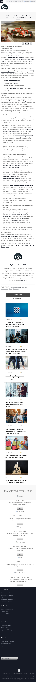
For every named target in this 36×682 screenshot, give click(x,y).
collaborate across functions (11, 178)
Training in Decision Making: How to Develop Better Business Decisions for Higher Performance (16, 351)
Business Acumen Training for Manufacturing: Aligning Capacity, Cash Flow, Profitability (16, 431)
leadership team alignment (9, 236)
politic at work (26, 150)
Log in (20, 1)
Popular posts (18, 298)
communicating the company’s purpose (21, 185)
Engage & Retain (5, 646)
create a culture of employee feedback (14, 165)
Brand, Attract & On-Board (8, 641)
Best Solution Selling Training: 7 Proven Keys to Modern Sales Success (15, 404)
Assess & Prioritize (6, 625)
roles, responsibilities (14, 220)
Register (15, 1)
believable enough (14, 131)
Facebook (19, 670)
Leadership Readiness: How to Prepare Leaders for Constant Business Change (15, 378)
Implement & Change (6, 630)
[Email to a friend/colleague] (28, 44)
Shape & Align (4, 627)
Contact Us (9, 1)
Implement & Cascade (7, 614)
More (20, 508)
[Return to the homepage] (4, 10)
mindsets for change (16, 88)
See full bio (24, 280)
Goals (22, 218)
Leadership (4, 289)
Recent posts (18, 295)
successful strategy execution (15, 57)
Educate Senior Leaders (7, 593)
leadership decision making (17, 101)
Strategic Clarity (14, 289)
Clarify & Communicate (7, 609)
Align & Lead (4, 611)
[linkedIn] (31, 44)
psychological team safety (11, 167)
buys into (15, 83)
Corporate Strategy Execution (18, 287)
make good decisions (9, 176)
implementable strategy (13, 80)
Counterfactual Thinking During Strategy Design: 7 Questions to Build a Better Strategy (15, 325)
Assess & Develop (6, 643)
